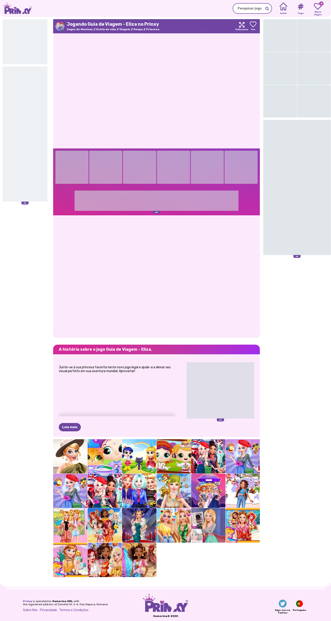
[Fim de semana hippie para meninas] (105, 560)
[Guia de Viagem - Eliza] (243, 456)
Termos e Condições (73, 610)
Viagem (124, 29)
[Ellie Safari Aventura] (174, 491)
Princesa (152, 29)
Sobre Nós (30, 610)
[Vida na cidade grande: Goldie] (174, 525)
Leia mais (69, 427)
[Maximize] (241, 26)
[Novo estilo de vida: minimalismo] (70, 456)
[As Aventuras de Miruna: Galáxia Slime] (105, 456)
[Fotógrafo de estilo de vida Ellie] (208, 525)
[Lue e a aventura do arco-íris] (139, 456)
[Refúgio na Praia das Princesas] (105, 525)
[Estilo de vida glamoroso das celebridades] (139, 525)
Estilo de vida (106, 29)
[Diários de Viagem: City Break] (208, 456)
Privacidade (48, 610)
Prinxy (27, 601)
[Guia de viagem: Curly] (243, 491)
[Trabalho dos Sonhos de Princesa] (139, 560)
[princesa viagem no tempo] (208, 491)
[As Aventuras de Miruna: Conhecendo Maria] (174, 456)
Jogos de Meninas (80, 29)
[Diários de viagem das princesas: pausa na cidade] (105, 491)
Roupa (138, 29)
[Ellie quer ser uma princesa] (243, 525)
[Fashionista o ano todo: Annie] (70, 560)
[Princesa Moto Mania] (139, 491)
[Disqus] (156, 276)
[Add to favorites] (253, 26)
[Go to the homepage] (16, 8)
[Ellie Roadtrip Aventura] (70, 525)
